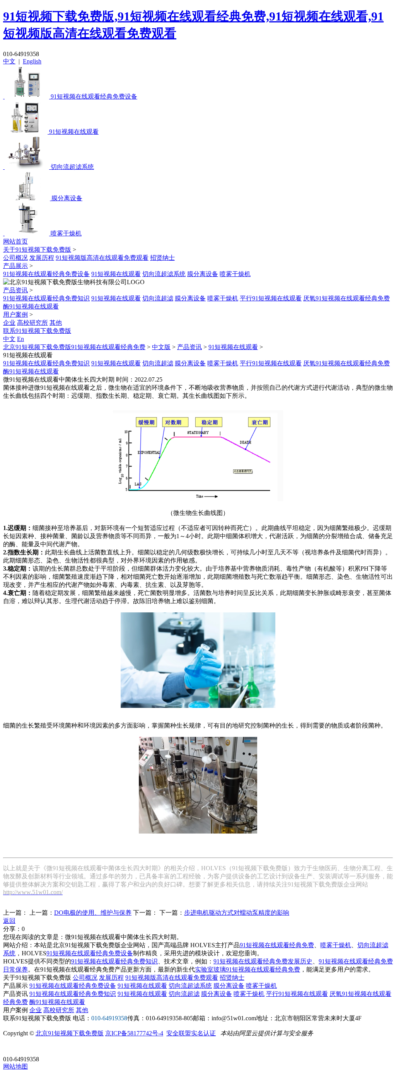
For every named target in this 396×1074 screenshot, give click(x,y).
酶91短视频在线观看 (31, 306)
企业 (9, 322)
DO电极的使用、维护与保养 (92, 912)
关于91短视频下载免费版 (37, 249)
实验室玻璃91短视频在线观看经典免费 (247, 969)
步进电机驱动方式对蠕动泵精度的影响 (236, 912)
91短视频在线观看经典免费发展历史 (262, 961)
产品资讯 (15, 290)
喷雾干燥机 (235, 274)
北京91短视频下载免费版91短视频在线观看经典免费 (74, 347)
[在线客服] (11, 1047)
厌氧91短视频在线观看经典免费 (346, 298)
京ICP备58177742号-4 (134, 1033)
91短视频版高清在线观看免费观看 (102, 257)
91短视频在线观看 (116, 274)
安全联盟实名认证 (191, 1033)
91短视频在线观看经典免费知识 (46, 298)
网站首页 (15, 241)
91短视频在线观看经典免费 (277, 945)
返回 (9, 920)
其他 (56, 322)
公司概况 (15, 257)
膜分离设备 (202, 274)
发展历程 (41, 257)
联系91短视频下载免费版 (37, 330)
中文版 (161, 347)
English (32, 61)
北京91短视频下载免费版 (70, 1033)
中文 (9, 61)
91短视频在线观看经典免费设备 (46, 274)
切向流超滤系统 (164, 274)
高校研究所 (32, 322)
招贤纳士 (162, 257)
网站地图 (15, 1066)
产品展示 (15, 266)
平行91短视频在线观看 (271, 298)
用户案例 (15, 314)
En (20, 339)
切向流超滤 (157, 298)
